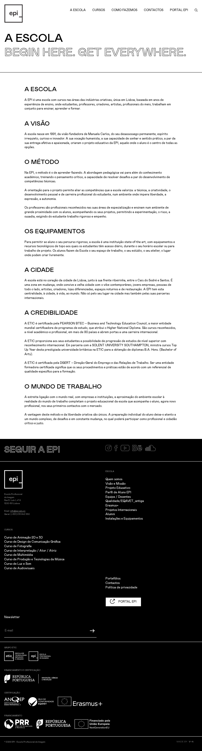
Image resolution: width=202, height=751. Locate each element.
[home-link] (13, 13)
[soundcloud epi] (152, 450)
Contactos (153, 10)
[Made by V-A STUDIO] (187, 744)
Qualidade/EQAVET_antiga (124, 501)
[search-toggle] (196, 10)
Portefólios (112, 578)
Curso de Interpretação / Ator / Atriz (30, 550)
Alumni (110, 514)
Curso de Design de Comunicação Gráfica (32, 541)
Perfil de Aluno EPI (118, 492)
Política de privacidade (121, 587)
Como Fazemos (124, 10)
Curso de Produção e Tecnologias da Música (34, 559)
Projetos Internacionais (121, 510)
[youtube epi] (127, 450)
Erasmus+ (112, 505)
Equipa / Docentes (118, 496)
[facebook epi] (117, 450)
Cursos (98, 10)
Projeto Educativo (117, 487)
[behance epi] (138, 450)
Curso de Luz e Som (17, 563)
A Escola (78, 10)
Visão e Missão (115, 483)
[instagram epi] (110, 450)
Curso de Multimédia (18, 554)
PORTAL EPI (127, 601)
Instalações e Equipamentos (124, 518)
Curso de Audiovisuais (19, 568)
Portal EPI (179, 10)
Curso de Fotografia (18, 546)
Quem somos (113, 479)
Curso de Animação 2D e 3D (23, 537)
